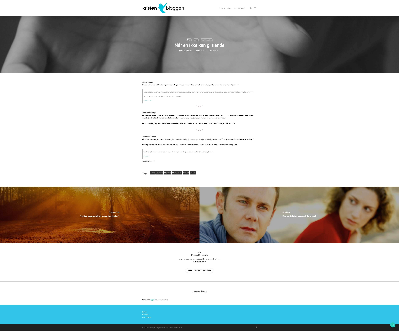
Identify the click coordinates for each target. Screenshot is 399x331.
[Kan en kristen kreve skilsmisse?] (299, 215)
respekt (186, 173)
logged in (153, 300)
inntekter (160, 173)
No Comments (213, 50)
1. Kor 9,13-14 (148, 100)
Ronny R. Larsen (206, 40)
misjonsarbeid (177, 173)
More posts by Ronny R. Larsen (199, 270)
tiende (192, 173)
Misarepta (145, 314)
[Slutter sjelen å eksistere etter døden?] (100, 215)
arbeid (153, 173)
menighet (167, 173)
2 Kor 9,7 (146, 156)
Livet (188, 40)
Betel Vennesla (146, 317)
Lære (195, 40)
